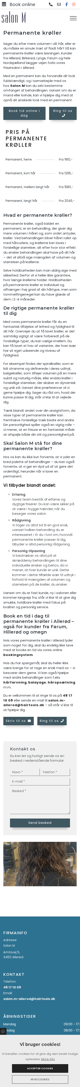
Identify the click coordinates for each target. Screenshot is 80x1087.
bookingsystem (18, 655)
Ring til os (62, 111)
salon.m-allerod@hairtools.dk (34, 702)
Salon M (17, 85)
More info (48, 1059)
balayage (37, 682)
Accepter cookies (40, 1068)
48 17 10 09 (12, 987)
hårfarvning (15, 682)
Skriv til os (16, 721)
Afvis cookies (40, 1079)
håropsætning (61, 682)
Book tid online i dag (24, 113)
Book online (22, 5)
